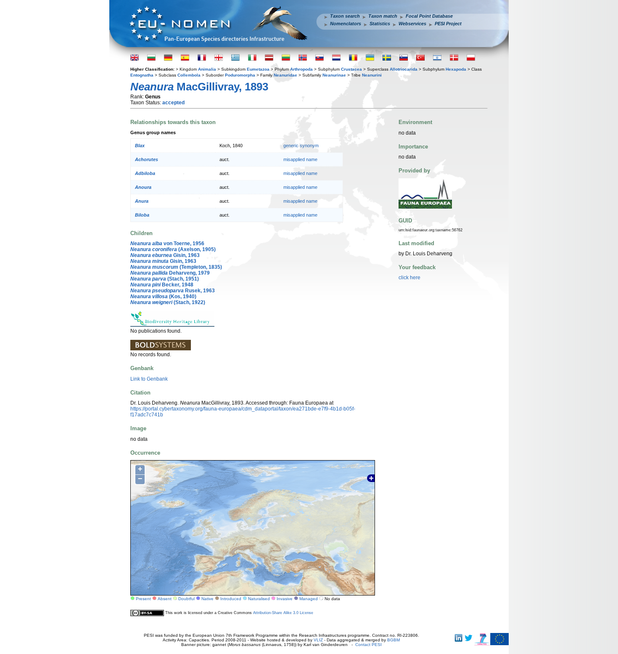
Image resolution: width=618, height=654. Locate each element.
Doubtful (186, 598)
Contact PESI (368, 644)
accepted (173, 103)
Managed (308, 598)
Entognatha (141, 75)
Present (143, 598)
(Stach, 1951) (164, 279)
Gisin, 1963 (165, 255)
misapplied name (300, 159)
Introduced (230, 598)
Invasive (285, 598)
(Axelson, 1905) (173, 249)
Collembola (189, 75)
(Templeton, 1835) (176, 267)
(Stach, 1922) (167, 302)
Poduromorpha (240, 75)
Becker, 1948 (161, 285)
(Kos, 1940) (163, 296)
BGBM (393, 640)
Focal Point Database (429, 16)
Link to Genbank (149, 379)
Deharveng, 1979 (170, 273)
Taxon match (382, 16)
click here (409, 278)
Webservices (412, 23)
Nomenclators (345, 23)
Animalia (207, 69)
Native (207, 598)
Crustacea (351, 69)
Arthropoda (301, 69)
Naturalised (259, 598)
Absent (165, 598)
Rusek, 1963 (172, 291)
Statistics (380, 23)
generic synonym (301, 145)
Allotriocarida (403, 69)
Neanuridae (285, 75)
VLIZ (318, 640)
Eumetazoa (258, 69)
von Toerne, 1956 (167, 243)
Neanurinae (334, 75)
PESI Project (448, 23)
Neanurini (372, 75)
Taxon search (345, 16)
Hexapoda (456, 69)
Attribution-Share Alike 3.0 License (283, 613)
